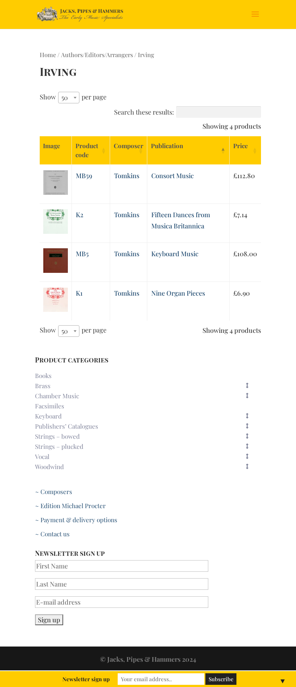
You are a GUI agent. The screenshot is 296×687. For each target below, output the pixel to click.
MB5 (82, 253)
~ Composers (53, 491)
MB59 (84, 175)
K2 (79, 214)
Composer (128, 146)
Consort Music (172, 175)
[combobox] (68, 97)
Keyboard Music (175, 253)
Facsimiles (49, 406)
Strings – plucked (59, 446)
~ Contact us (52, 534)
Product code (86, 150)
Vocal (42, 456)
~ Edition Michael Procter (70, 506)
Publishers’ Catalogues (66, 426)
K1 (79, 293)
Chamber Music (57, 396)
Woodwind (49, 467)
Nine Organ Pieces (178, 293)
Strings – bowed (57, 436)
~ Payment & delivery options (76, 520)
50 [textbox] (64, 97)
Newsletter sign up (86, 679)
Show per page (73, 97)
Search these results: (144, 112)
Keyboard (48, 416)
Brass (43, 386)
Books (43, 375)
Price (240, 146)
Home (48, 55)
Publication (167, 146)
